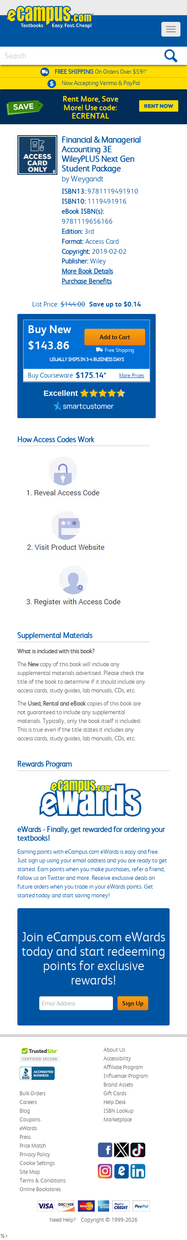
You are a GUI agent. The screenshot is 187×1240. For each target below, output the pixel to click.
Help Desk (115, 1102)
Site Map (30, 1171)
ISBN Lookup (119, 1110)
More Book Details (87, 271)
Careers (28, 1102)
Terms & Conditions (43, 1180)
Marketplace (118, 1119)
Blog (25, 1110)
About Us (114, 1049)
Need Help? (63, 1219)
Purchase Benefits (87, 281)
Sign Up (133, 1003)
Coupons (30, 1119)
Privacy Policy (35, 1154)
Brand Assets (118, 1084)
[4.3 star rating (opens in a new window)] (103, 393)
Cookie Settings (37, 1163)
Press (25, 1137)
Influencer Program (126, 1076)
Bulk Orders (33, 1093)
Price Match (33, 1145)
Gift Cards (115, 1093)
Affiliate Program (123, 1067)
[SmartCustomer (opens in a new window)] (83, 407)
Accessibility (117, 1058)
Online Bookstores (40, 1189)
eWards (28, 1128)
